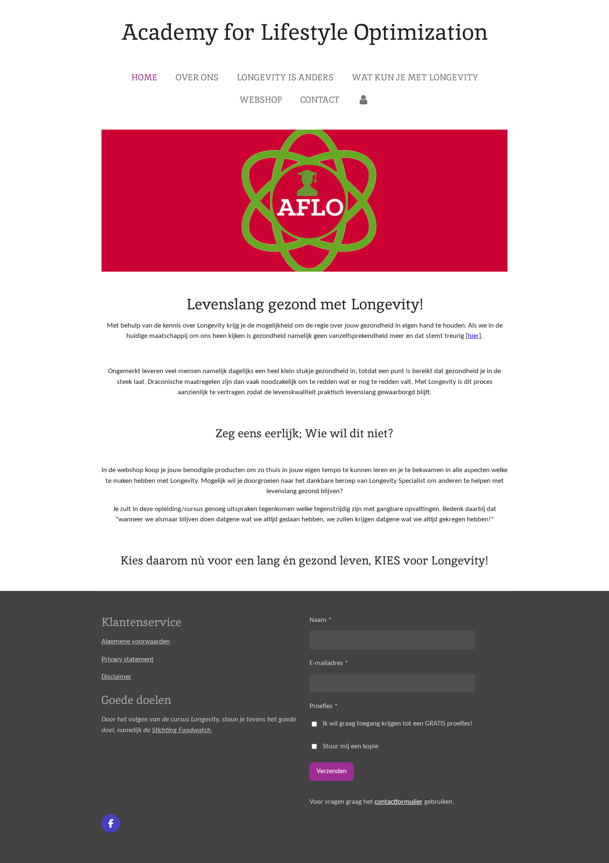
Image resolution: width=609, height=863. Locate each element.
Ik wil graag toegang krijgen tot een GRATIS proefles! (398, 723)
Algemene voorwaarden (136, 641)
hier (473, 336)
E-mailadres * (328, 663)
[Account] (363, 100)
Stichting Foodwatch (181, 730)
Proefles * (323, 706)
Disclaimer (116, 676)
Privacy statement (128, 659)
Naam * (320, 620)
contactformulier (399, 801)
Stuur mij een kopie (350, 746)
